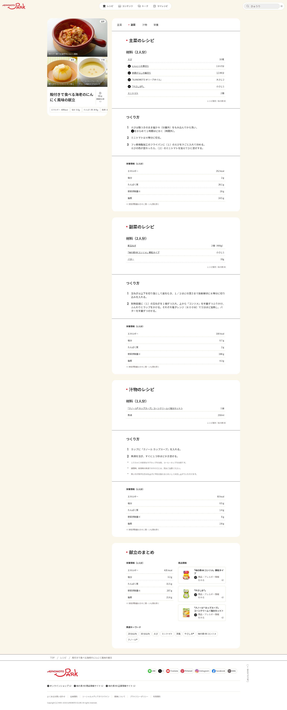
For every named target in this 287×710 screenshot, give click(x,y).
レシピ (63, 657)
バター (131, 259)
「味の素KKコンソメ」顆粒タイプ (144, 252)
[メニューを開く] (281, 6)
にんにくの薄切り (140, 66)
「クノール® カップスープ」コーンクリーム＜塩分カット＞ (155, 408)
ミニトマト (133, 93)
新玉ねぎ (132, 245)
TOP (52, 657)
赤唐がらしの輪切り (141, 72)
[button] (262, 6)
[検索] (247, 6)
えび (130, 59)
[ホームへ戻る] (13, 6)
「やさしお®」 (138, 86)
